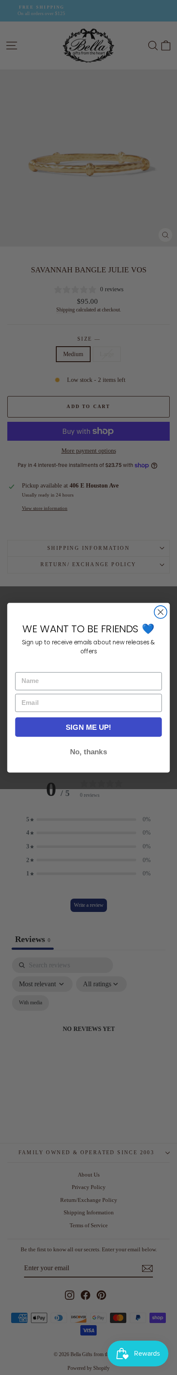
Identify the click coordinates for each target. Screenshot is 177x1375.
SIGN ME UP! (88, 727)
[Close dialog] (160, 612)
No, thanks (88, 751)
